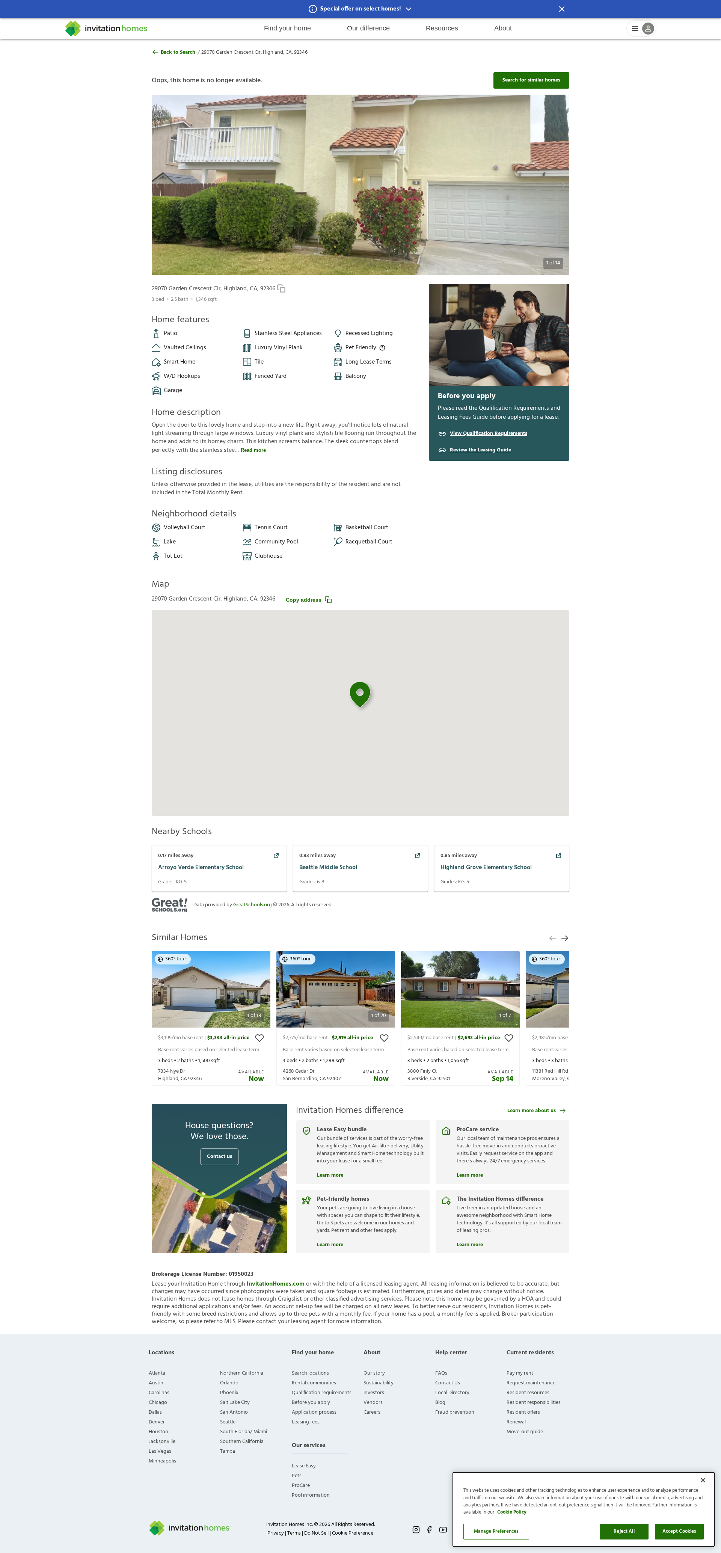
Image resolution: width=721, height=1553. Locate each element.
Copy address (303, 600)
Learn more (330, 1174)
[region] (583, 1509)
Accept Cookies (679, 1531)
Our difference (368, 28)
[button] (360, 9)
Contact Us (447, 1383)
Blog (440, 1402)
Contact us (219, 1156)
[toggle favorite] (259, 1038)
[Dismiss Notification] (561, 9)
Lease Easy (304, 1466)
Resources (442, 28)
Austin (156, 1383)
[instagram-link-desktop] (416, 1529)
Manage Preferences (496, 1531)
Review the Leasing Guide (480, 450)
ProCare (301, 1485)
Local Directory (452, 1392)
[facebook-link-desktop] (429, 1529)
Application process (314, 1412)
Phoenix (229, 1392)
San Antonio (234, 1412)
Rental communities (314, 1383)
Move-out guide (525, 1432)
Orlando (229, 1383)
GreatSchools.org (252, 905)
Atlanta (157, 1373)
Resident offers (523, 1412)
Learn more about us (531, 1110)
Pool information (311, 1495)
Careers (372, 1412)
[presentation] (211, 1018)
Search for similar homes (531, 80)
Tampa (227, 1451)
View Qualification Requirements (488, 433)
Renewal (516, 1422)
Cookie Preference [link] (352, 1533)
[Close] (703, 1480)
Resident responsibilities (534, 1402)
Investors (374, 1392)
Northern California (241, 1373)
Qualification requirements (321, 1392)
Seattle (227, 1422)
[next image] (542, 185)
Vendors (373, 1402)
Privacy (275, 1533)
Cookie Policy (511, 1513)
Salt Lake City (235, 1402)
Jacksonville (162, 1441)
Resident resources (528, 1392)
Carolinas (159, 1392)
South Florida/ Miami (243, 1432)
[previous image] (178, 185)
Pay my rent (520, 1373)
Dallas (155, 1412)
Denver (157, 1422)
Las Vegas (160, 1451)
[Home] (107, 28)
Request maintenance (531, 1383)
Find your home (287, 28)
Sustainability (379, 1383)
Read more (253, 450)
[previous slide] (552, 938)
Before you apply (311, 1402)
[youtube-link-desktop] (443, 1529)
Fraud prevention (454, 1412)
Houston (158, 1432)
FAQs (441, 1373)
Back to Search (178, 52)
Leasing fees (306, 1422)
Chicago (158, 1402)
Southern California (242, 1441)
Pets (297, 1476)
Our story (374, 1373)
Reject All (624, 1531)
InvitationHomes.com (276, 1284)
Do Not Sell (316, 1533)
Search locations (310, 1373)
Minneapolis (162, 1461)
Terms (294, 1533)
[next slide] (564, 938)
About (503, 28)
